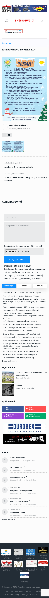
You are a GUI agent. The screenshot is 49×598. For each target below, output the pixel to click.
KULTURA (40, 286)
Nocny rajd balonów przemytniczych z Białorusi (21, 310)
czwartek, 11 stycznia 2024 (19, 129)
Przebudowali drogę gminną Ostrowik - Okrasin (21, 296)
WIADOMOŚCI (9, 286)
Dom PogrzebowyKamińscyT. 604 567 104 (43, 556)
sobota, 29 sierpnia (22, 378)
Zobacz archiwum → (9, 361)
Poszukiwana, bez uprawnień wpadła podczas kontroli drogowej (23, 317)
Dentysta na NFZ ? (16, 467)
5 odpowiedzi (15, 461)
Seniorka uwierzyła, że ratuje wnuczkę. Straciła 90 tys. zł (24, 299)
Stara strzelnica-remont (19, 501)
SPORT (24, 286)
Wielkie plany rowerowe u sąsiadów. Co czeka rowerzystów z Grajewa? (20, 347)
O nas (5, 591)
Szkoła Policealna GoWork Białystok (43, 569)
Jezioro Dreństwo (16, 458)
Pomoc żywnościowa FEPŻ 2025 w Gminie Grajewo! (22, 344)
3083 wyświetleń (29, 470)
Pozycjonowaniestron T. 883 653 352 (30, 557)
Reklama (40, 591)
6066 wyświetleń (30, 504)
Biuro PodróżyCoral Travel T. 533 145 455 (6, 557)
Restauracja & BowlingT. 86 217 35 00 (18, 557)
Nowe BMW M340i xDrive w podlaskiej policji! (20, 355)
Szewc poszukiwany (17, 477)
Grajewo (19, 385)
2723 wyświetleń (29, 461)
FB (9, 409)
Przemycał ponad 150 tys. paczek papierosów (20, 351)
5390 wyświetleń (29, 515)
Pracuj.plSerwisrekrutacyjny (24, 580)
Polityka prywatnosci (31, 594)
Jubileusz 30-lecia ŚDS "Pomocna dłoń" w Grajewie (22, 293)
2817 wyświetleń (30, 480)
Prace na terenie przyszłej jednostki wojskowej (21, 340)
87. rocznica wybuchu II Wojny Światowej (18, 358)
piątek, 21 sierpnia (15, 509)
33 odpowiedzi (15, 515)
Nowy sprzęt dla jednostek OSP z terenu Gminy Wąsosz (24, 307)
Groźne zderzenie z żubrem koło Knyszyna (19, 313)
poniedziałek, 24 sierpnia (25, 388)
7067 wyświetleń (30, 493)
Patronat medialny (11, 594)
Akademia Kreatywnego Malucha (19, 167)
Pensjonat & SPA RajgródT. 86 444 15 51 (18, 569)
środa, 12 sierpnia (15, 487)
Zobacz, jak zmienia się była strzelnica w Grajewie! (22, 324)
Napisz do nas (11, 416)
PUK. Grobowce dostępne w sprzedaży (17, 331)
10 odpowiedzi (15, 480)
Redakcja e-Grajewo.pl (19, 125)
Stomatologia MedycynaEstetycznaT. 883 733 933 (31, 569)
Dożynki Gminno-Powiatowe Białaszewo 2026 (20, 321)
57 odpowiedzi (15, 493)
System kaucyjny (16, 512)
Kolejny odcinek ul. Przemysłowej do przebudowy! (22, 337)
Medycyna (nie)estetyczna (20, 491)
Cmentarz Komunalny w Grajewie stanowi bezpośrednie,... (31, 374)
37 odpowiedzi (15, 504)
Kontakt (34, 416)
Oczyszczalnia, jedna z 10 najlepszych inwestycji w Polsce (26, 179)
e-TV (31, 409)
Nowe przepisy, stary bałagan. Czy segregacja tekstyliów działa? (24, 303)
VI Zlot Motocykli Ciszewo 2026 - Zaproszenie (20, 328)
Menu (7, 21)
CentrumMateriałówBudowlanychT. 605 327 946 (6, 569)
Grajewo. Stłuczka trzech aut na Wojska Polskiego (22, 334)
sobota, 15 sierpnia (15, 498)
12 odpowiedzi (15, 470)
